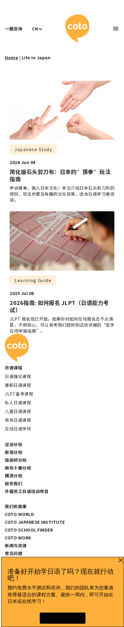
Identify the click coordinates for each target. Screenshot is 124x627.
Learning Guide (32, 280)
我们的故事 (16, 506)
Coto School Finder (29, 530)
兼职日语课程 (18, 385)
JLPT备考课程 (19, 394)
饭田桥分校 (16, 460)
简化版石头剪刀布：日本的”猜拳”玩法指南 (60, 175)
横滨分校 (13, 476)
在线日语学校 (18, 429)
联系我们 (13, 483)
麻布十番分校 (18, 468)
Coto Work (18, 538)
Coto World (19, 514)
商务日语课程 (18, 420)
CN (35, 29)
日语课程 (13, 368)
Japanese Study (33, 149)
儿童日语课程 (18, 411)
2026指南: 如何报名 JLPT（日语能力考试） (59, 306)
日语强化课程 (18, 376)
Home (11, 57)
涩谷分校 (13, 444)
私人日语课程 (18, 402)
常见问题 (13, 553)
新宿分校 (13, 452)
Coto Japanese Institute (35, 522)
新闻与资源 (16, 545)
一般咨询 (13, 29)
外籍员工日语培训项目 (26, 491)
